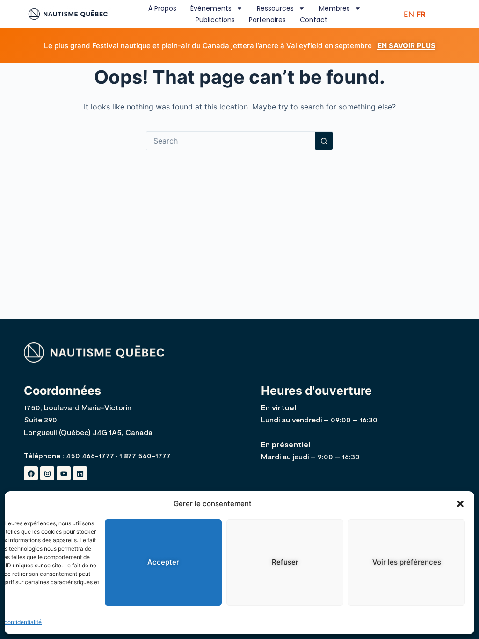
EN (409, 14)
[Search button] (324, 141)
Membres (334, 8)
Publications (215, 19)
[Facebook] (31, 473)
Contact (313, 19)
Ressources (275, 8)
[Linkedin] (80, 473)
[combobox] (230, 140)
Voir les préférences (406, 562)
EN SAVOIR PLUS (406, 45)
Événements (211, 8)
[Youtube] (64, 473)
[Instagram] (47, 473)
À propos (162, 8)
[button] (460, 503)
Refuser (285, 562)
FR (421, 14)
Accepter (163, 562)
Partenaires (267, 19)
